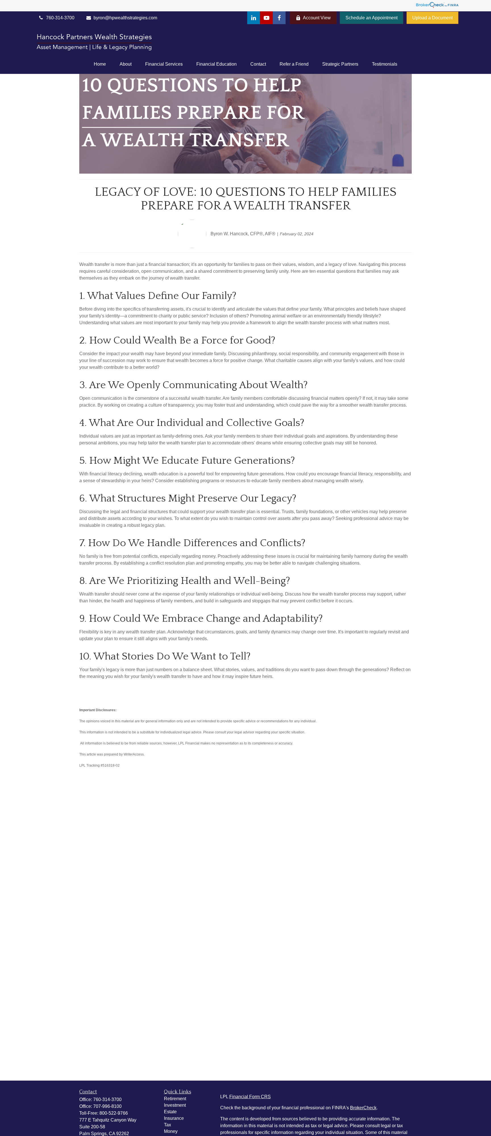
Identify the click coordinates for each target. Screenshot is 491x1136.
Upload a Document (432, 17)
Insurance (174, 1118)
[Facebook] (279, 17)
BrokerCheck (363, 1107)
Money (171, 1131)
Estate (170, 1111)
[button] (100, 64)
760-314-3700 (107, 1099)
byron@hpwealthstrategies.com (125, 17)
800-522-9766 (113, 1113)
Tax (167, 1124)
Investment (175, 1105)
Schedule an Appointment (372, 17)
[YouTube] (266, 17)
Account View (317, 17)
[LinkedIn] (253, 17)
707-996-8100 (107, 1106)
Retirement (175, 1098)
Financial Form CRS (250, 1096)
